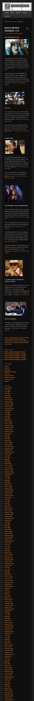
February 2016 (9, 622)
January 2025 (8, 424)
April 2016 (7, 618)
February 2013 (9, 690)
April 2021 (7, 505)
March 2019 (8, 552)
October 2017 (8, 584)
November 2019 (9, 537)
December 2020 (9, 512)
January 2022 (8, 488)
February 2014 (9, 667)
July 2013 (7, 681)
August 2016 (8, 611)
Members (7, 16)
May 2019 (7, 548)
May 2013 (7, 684)
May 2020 (7, 526)
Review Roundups (14, 337)
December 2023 (9, 446)
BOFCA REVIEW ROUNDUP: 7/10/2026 (15, 357)
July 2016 (7, 613)
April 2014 (7, 664)
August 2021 (8, 497)
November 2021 (9, 492)
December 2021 (9, 490)
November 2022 (9, 471)
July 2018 (7, 567)
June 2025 (7, 414)
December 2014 (9, 648)
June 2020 (7, 524)
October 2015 (8, 630)
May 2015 (7, 639)
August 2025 (8, 410)
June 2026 (7, 391)
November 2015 (9, 628)
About (12, 12)
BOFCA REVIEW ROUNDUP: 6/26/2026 (15, 359)
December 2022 (9, 469)
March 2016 (8, 620)
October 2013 (8, 675)
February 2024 (9, 442)
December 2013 (9, 671)
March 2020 (8, 529)
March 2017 (8, 597)
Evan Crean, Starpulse (11, 241)
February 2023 (9, 465)
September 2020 (9, 518)
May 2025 (7, 416)
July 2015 (7, 635)
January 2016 (8, 624)
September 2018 (9, 563)
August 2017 (8, 588)
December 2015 (9, 626)
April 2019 (7, 550)
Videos (7, 381)
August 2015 (8, 633)
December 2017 (9, 580)
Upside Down (15, 342)
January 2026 (8, 401)
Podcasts (7, 373)
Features (7, 368)
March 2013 (8, 688)
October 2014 (8, 652)
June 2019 (7, 546)
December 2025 (9, 403)
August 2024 (8, 433)
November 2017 (9, 582)
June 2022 (7, 478)
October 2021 (8, 493)
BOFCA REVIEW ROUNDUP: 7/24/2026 (15, 356)
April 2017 (7, 596)
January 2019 (8, 556)
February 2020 (9, 531)
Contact (24, 12)
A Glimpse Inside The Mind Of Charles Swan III (17, 338)
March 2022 (8, 484)
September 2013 (9, 677)
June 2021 (7, 501)
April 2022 (7, 482)
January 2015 (8, 647)
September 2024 (9, 431)
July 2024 (7, 435)
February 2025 (9, 422)
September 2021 (9, 495)
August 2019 (8, 543)
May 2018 (7, 571)
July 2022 (7, 476)
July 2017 (7, 590)
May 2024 (7, 437)
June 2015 (7, 637)
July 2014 (7, 658)
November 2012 (9, 696)
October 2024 (8, 429)
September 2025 (9, 408)
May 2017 (7, 594)
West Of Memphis (23, 342)
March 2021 (8, 507)
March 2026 (8, 397)
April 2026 (7, 395)
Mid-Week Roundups (10, 372)
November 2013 (9, 673)
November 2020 (9, 514)
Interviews (7, 370)
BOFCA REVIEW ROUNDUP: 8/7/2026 (15, 352)
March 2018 (8, 575)
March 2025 (8, 420)
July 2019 (7, 544)
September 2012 (9, 700)
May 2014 (7, 662)
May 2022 (7, 480)
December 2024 (9, 425)
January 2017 (8, 601)
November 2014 (9, 650)
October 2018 (8, 562)
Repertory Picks (9, 375)
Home (6, 12)
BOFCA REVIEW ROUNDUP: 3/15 (12, 29)
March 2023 (8, 463)
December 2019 (9, 535)
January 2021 (8, 510)
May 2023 (7, 459)
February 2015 (9, 645)
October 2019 (8, 539)
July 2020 (7, 522)
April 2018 (7, 573)
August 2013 (8, 679)
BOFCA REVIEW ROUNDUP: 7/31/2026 (15, 354)
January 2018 (8, 579)
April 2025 (7, 418)
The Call (16, 341)
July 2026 (7, 389)
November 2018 (9, 560)
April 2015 (7, 641)
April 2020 (7, 527)
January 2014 (8, 669)
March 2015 (8, 643)
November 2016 (9, 605)
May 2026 (7, 393)
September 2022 (9, 473)
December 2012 (9, 694)
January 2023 (8, 467)
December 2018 (9, 558)
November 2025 (9, 405)
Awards (18, 12)
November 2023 (9, 448)
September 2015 (9, 631)
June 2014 (7, 660)
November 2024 (9, 427)
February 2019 (9, 554)
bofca (20, 33)
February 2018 (9, 577)
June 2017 (7, 592)
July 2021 (7, 499)
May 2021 (7, 503)
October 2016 (8, 607)
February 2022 (9, 486)
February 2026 (9, 399)
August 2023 (8, 454)
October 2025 (8, 406)
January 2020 (8, 533)
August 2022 (8, 475)
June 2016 (7, 614)
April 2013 (7, 686)
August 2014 (8, 656)
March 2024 (8, 441)
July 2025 (7, 412)
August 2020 (8, 520)
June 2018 (7, 569)
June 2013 (7, 683)
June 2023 (7, 458)
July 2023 (7, 456)
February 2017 (9, 599)
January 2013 (8, 692)
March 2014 (8, 665)
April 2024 (7, 439)
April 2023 (7, 461)
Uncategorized (9, 379)
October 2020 (8, 516)
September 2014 (9, 654)
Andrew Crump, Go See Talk (21, 131)
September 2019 (9, 541)
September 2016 (9, 609)
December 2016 (9, 603)
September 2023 (9, 452)
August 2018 (8, 565)
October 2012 (8, 698)
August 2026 (8, 388)
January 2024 (8, 444)
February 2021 (9, 509)
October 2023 (8, 450)
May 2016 (7, 616)
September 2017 (9, 586)
